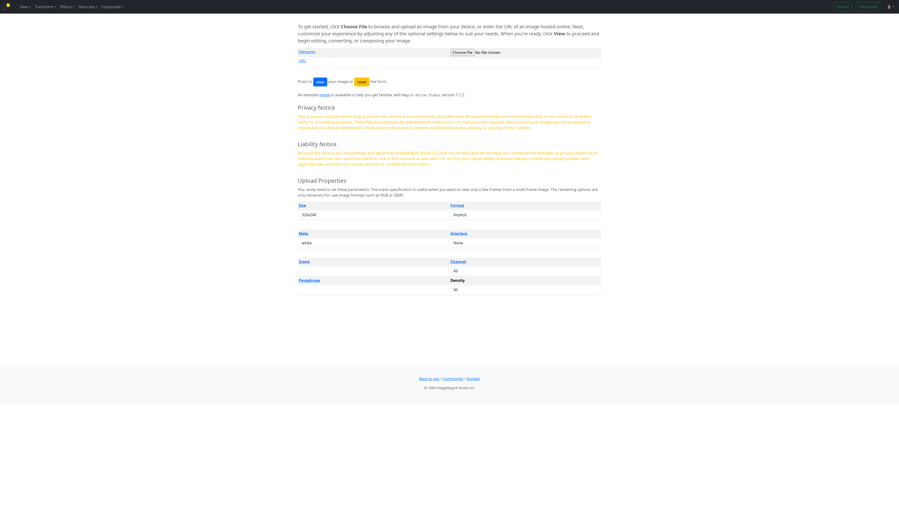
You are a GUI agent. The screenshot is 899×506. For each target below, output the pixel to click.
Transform (44, 6)
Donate (473, 378)
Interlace (458, 233)
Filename (307, 51)
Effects (66, 6)
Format (457, 205)
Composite (111, 6)
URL (302, 60)
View (24, 6)
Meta (303, 233)
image (324, 94)
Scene (304, 261)
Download (868, 6)
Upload (842, 6)
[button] (890, 6)
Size (302, 205)
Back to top (429, 378)
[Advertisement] (449, 332)
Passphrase (309, 280)
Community (453, 378)
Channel (458, 261)
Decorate (86, 6)
